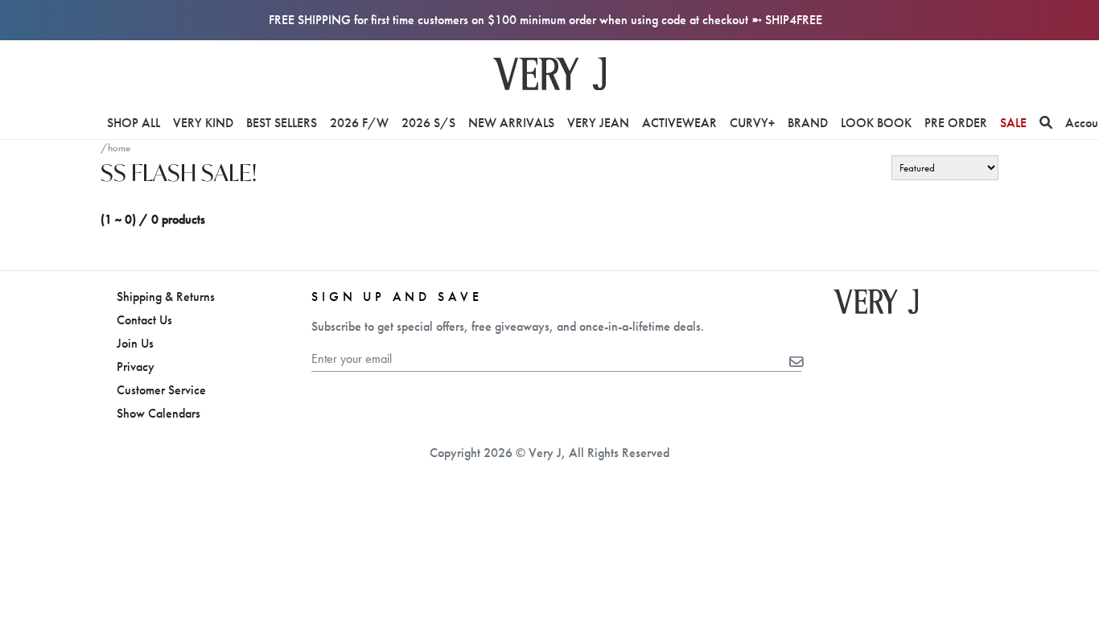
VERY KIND (203, 122)
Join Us (135, 343)
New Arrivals (511, 122)
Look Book (876, 122)
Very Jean (598, 122)
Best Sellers (281, 122)
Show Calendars (158, 413)
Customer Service (161, 389)
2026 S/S (428, 122)
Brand (808, 122)
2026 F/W (359, 122)
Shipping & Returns (166, 296)
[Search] (1045, 122)
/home (115, 147)
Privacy (135, 366)
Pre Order (955, 122)
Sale (1013, 122)
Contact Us (144, 319)
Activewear (679, 122)
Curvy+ (752, 122)
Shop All (133, 122)
